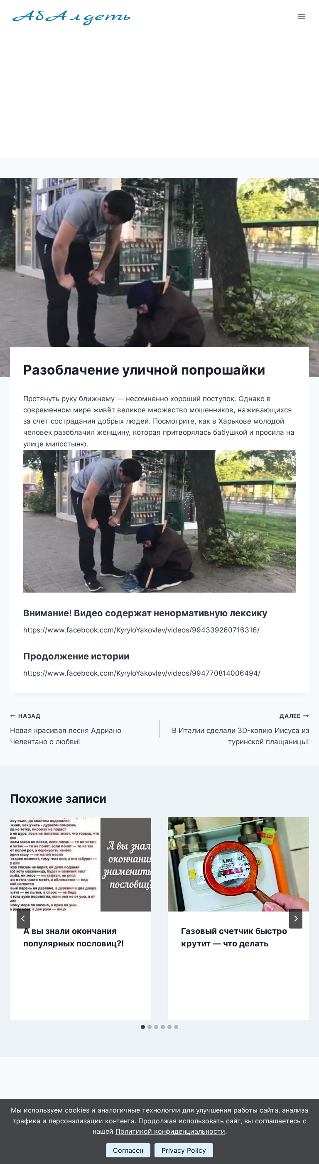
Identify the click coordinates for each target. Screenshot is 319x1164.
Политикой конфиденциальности (170, 1131)
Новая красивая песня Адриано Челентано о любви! (65, 729)
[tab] (143, 1027)
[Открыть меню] (301, 16)
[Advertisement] (159, 95)
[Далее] (295, 919)
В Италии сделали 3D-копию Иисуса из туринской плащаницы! (240, 729)
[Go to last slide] (23, 919)
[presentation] (80, 864)
